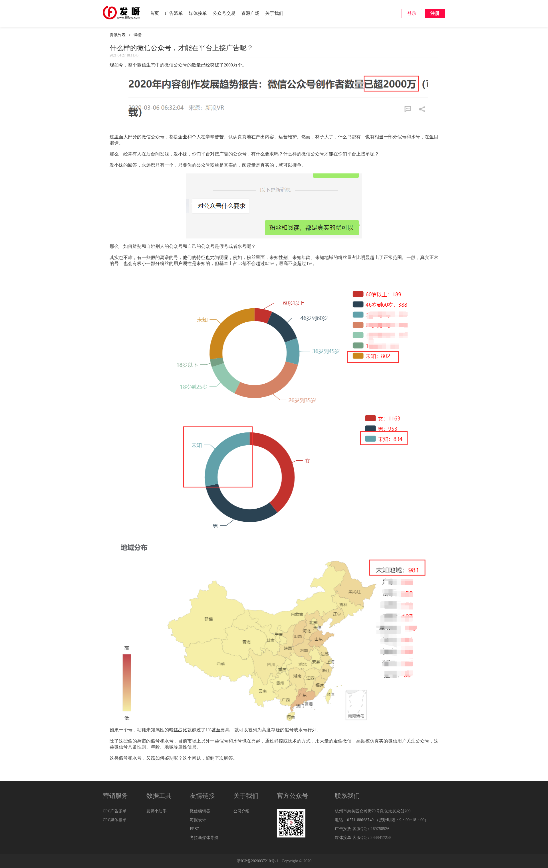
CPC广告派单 (115, 811)
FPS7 (194, 829)
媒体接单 (198, 13)
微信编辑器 (200, 811)
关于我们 (274, 13)
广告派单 (174, 13)
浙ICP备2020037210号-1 (257, 861)
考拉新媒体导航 (204, 837)
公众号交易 (224, 13)
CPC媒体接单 (115, 820)
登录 (411, 13)
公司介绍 (241, 811)
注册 (435, 13)
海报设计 (198, 820)
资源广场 (250, 13)
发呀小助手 (156, 811)
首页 (154, 13)
